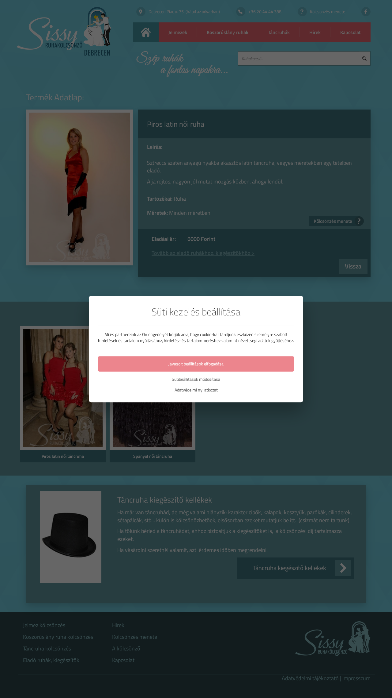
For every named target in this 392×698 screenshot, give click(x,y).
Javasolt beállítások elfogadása (196, 364)
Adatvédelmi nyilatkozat (196, 390)
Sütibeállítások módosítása (196, 379)
